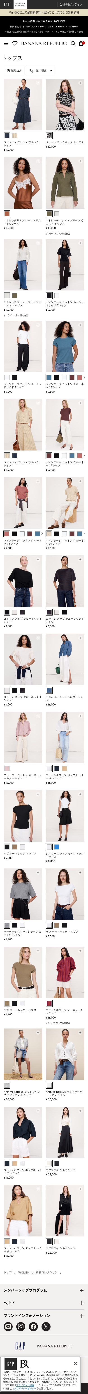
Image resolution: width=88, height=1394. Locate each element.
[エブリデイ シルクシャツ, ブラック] (56, 1163)
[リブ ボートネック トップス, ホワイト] (22, 847)
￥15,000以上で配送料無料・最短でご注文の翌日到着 (44, 12)
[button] (71, 4)
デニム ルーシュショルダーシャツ (64, 698)
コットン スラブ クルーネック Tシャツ (22, 620)
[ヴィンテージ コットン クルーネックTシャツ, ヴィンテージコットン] (79, 377)
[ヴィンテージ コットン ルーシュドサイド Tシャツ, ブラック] (49, 295)
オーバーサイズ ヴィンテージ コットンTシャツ (23, 933)
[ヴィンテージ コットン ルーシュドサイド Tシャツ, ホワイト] (56, 295)
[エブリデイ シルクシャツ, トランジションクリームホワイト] (49, 1163)
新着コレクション (47, 1272)
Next (84, 376)
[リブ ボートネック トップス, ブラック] (7, 847)
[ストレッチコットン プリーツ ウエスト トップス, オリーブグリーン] (49, 213)
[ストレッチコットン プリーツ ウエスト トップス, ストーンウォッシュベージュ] (56, 213)
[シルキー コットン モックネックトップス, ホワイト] (49, 847)
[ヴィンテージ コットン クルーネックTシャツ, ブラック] (56, 377)
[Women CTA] (56, 27)
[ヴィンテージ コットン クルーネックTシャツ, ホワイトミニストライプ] (49, 534)
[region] (40, 1374)
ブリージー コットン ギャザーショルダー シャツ (23, 777)
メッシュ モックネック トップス (65, 142)
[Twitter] (46, 1326)
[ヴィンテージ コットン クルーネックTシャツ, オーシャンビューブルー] (49, 377)
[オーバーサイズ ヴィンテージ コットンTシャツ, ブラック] (14, 925)
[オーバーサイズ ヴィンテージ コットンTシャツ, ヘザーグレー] (7, 925)
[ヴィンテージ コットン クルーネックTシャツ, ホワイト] (64, 377)
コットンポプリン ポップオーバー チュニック (64, 777)
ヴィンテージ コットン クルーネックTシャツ (65, 386)
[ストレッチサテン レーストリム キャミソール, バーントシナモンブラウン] (7, 213)
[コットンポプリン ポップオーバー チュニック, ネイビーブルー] (56, 768)
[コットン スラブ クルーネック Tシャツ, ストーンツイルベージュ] (14, 612)
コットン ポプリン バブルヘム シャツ (21, 144)
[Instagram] (20, 1326)
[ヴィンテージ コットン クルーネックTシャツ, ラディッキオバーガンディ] (72, 377)
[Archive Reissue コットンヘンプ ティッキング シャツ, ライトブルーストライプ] (7, 1085)
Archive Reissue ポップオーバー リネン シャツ (64, 1093)
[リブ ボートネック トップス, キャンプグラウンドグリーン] (14, 847)
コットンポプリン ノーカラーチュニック (64, 1011)
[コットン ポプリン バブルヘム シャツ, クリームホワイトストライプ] (14, 135)
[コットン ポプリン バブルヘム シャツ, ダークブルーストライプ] (7, 135)
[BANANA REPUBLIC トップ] (44, 43)
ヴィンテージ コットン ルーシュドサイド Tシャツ (65, 304)
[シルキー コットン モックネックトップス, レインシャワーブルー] (56, 847)
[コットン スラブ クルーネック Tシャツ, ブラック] (7, 612)
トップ (8, 1272)
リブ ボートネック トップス (20, 853)
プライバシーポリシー (25, 1389)
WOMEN (23, 1272)
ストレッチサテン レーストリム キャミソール (22, 222)
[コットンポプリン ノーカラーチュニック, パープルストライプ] (49, 1003)
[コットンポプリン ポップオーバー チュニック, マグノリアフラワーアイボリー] (49, 768)
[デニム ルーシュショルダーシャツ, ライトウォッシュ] (49, 690)
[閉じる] (75, 1363)
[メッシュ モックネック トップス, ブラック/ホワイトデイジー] (49, 135)
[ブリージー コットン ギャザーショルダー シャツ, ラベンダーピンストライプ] (7, 768)
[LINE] (8, 1326)
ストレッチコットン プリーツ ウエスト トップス (65, 222)
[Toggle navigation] (6, 43)
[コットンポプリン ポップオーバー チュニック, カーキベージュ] (64, 768)
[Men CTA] (72, 27)
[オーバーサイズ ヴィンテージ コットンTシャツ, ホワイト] (22, 925)
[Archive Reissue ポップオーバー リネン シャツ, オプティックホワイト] (49, 1085)
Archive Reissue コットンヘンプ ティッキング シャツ (22, 1093)
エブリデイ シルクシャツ (60, 1170)
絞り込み (16, 70)
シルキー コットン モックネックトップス (65, 855)
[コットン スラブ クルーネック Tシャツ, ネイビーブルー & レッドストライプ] (22, 612)
